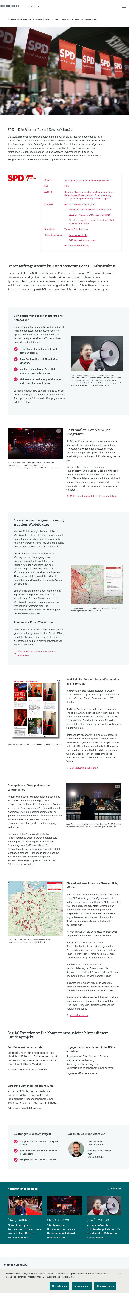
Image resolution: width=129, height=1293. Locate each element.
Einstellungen (59, 1286)
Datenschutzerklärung (65, 1277)
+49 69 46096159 (96, 1157)
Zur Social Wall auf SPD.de (84, 767)
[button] (125, 6)
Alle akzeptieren (105, 1286)
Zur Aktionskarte (79, 1015)
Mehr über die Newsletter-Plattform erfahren (93, 496)
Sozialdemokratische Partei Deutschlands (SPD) (36, 136)
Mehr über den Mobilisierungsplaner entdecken (37, 653)
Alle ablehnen (81, 1286)
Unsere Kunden (43, 19)
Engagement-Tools (78, 235)
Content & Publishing (79, 245)
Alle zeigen (116, 1188)
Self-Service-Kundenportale (82, 240)
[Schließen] (119, 1274)
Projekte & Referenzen (19, 19)
